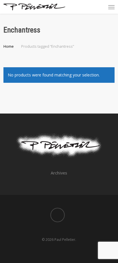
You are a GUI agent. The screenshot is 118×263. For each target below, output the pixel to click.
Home (8, 46)
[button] (111, 7)
